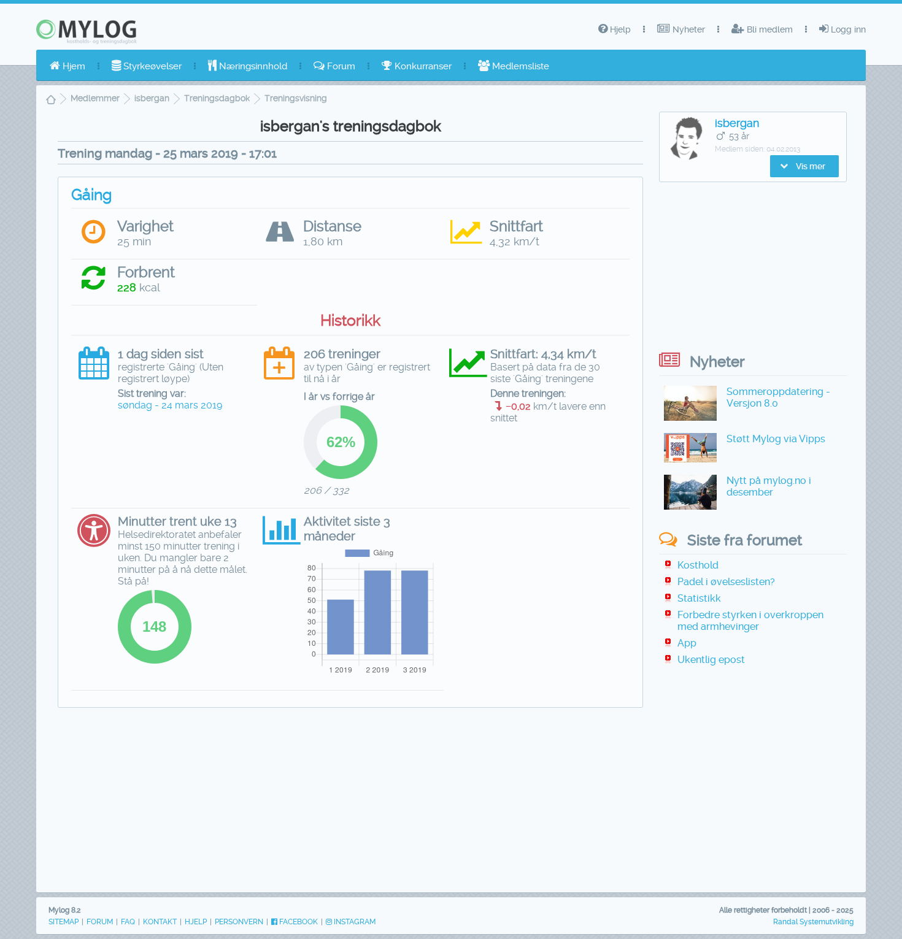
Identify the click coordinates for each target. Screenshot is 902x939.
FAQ (128, 922)
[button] (804, 166)
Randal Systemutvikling (813, 922)
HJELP (196, 922)
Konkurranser (422, 66)
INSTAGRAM (354, 922)
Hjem (72, 66)
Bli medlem (768, 29)
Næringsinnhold (252, 66)
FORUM (100, 922)
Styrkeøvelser (151, 66)
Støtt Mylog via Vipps (776, 439)
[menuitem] (67, 66)
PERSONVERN (239, 922)
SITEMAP (63, 922)
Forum (340, 66)
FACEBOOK (297, 922)
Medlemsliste (519, 66)
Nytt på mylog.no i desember (769, 486)
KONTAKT (160, 922)
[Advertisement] (350, 806)
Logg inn (847, 29)
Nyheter (687, 29)
